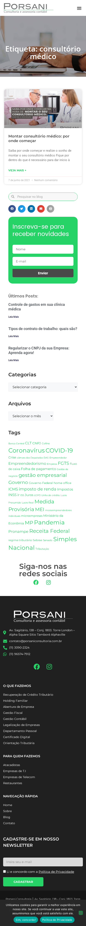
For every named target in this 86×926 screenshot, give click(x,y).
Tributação (42, 548)
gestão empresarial (43, 475)
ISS (22, 495)
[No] (81, 913)
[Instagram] (48, 582)
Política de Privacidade (57, 919)
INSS (12, 495)
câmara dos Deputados (30, 457)
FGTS (63, 463)
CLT (28, 443)
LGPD (37, 495)
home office (62, 483)
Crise (12, 457)
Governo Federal (41, 483)
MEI (39, 509)
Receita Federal (49, 531)
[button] (79, 8)
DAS (46, 457)
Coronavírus (26, 450)
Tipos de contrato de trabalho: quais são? (42, 328)
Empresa (52, 463)
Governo (18, 482)
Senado (47, 540)
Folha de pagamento (38, 469)
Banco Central (16, 443)
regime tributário (20, 540)
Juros (29, 495)
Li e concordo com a (40, 872)
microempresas (31, 515)
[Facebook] (36, 582)
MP (29, 522)
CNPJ (36, 443)
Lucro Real (28, 502)
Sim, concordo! (26, 919)
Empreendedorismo (27, 463)
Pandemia (49, 522)
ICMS (13, 489)
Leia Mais (13, 316)
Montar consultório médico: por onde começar (39, 138)
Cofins (46, 443)
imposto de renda (37, 488)
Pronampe (18, 531)
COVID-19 (59, 450)
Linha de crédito (51, 495)
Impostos (65, 489)
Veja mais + (17, 170)
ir (18, 495)
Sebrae (37, 540)
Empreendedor (58, 457)
